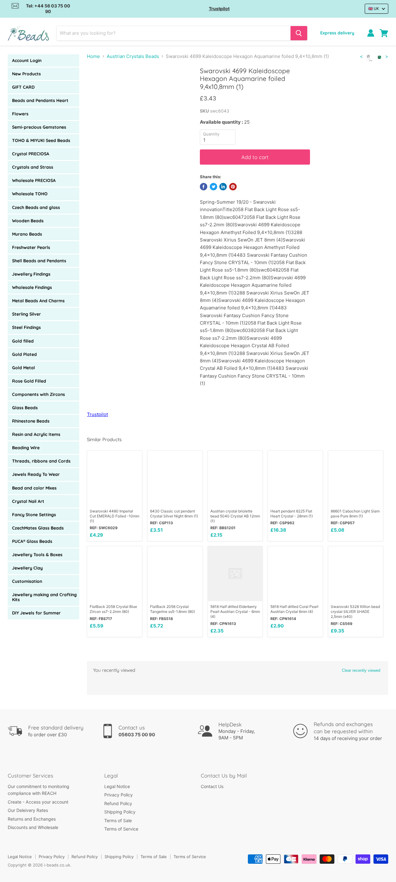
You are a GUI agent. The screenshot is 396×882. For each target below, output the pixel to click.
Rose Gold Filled (29, 381)
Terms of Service (121, 828)
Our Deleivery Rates (28, 810)
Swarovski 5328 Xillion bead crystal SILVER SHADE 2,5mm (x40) (355, 611)
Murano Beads (27, 234)
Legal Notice (117, 786)
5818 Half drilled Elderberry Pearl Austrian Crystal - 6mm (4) (235, 611)
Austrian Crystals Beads (133, 56)
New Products (26, 74)
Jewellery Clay (27, 568)
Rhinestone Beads (31, 421)
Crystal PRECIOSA (30, 154)
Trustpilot (219, 8)
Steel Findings (26, 327)
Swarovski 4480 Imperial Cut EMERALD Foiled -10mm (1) (114, 516)
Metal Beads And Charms (38, 301)
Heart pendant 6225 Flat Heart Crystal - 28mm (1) (291, 513)
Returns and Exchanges (32, 819)
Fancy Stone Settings (34, 514)
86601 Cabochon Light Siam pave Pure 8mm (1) (355, 513)
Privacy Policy (118, 794)
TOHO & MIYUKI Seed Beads (41, 140)
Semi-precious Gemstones (39, 127)
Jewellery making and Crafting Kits (44, 597)
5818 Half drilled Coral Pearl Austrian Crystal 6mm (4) (294, 609)
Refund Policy (118, 803)
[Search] (299, 33)
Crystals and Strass (32, 167)
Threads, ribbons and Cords (41, 461)
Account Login (26, 60)
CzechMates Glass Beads (38, 528)
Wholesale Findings (32, 287)
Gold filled (23, 341)
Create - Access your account (38, 801)
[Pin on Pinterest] (233, 186)
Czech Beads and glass (36, 207)
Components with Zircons (38, 394)
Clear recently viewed (361, 670)
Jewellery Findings (31, 274)
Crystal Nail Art (28, 501)
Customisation (27, 581)
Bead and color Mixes (34, 488)
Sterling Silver (26, 314)
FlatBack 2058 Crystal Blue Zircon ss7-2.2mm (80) (113, 609)
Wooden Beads (28, 221)
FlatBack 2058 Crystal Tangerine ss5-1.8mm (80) (172, 609)
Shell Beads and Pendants (39, 261)
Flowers (20, 114)
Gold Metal (23, 367)
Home (93, 56)
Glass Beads (25, 407)
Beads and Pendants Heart (40, 100)
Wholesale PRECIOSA (34, 180)
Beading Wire (26, 447)
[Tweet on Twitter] (213, 186)
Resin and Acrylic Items (36, 434)
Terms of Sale (118, 820)
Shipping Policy (120, 811)
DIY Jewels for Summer (36, 613)
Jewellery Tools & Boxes (37, 554)
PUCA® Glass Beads (32, 541)
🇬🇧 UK (373, 8)
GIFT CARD (23, 87)
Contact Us (212, 786)
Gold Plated (24, 354)
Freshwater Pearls (31, 247)
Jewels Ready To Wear (36, 474)
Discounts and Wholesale (33, 827)
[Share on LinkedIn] (223, 186)
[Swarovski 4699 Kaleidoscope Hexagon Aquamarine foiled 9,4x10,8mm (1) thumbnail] (98, 85)
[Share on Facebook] (203, 186)
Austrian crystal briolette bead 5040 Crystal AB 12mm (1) (235, 516)
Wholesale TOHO (30, 194)
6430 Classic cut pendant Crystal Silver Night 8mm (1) (174, 513)
